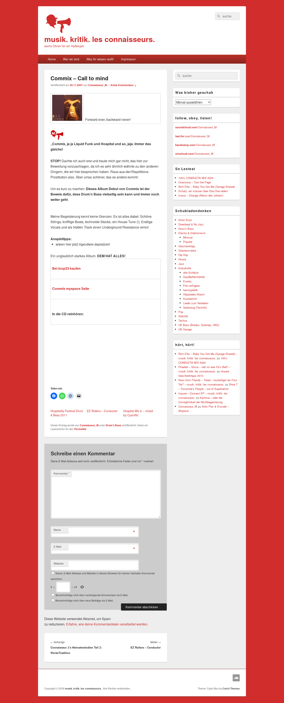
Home (52, 59)
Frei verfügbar (191, 286)
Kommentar (61, 473)
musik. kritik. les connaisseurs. (99, 38)
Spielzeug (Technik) (195, 307)
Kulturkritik (184, 268)
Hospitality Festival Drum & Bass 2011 (67, 413)
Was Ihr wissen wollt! (100, 59)
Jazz (181, 264)
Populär (187, 242)
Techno (182, 320)
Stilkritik (183, 316)
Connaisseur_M (97, 85)
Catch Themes (231, 688)
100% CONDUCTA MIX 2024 (195, 178)
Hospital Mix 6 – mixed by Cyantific (138, 413)
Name (57, 530)
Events (187, 281)
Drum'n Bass (113, 425)
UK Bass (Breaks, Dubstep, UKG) (198, 325)
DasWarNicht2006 (194, 277)
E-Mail (57, 547)
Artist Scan (185, 220)
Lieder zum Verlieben (195, 303)
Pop (180, 312)
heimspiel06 (190, 290)
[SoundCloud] (236, 677)
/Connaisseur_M (196, 127)
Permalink (80, 429)
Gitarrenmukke (187, 250)
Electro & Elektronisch (191, 233)
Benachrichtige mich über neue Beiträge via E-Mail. (85, 600)
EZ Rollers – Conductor (102, 411)
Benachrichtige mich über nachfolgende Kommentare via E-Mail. (92, 595)
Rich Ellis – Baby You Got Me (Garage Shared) (206, 187)
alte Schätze (190, 272)
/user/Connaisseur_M (192, 136)
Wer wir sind (71, 59)
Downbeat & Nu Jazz (191, 224)
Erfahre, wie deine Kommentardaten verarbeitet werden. (107, 624)
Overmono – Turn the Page (194, 182)
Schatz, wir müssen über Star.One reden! (203, 191)
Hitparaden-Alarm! (194, 294)
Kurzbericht (190, 299)
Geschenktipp (186, 246)
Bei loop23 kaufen (66, 268)
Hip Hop (183, 255)
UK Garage (185, 329)
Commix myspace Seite (70, 288)
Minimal (188, 237)
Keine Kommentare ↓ (123, 85)
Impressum (128, 59)
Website (58, 563)
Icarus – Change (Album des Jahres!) (200, 195)
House (182, 259)
